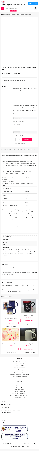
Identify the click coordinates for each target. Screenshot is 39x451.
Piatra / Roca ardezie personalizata (19, 374)
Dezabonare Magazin (19, 387)
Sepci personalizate (19, 372)
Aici (26, 224)
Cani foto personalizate (13, 285)
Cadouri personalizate (20, 210)
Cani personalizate (19, 367)
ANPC (2, 422)
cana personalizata (19, 290)
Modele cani (5, 87)
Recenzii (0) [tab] (31, 149)
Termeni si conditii (19, 397)
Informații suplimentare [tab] (18, 149)
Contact (19, 384)
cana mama (10, 290)
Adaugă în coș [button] (10, 323)
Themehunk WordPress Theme (19, 446)
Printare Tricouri (19, 363)
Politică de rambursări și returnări (19, 395)
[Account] (35, 8)
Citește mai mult (28, 320)
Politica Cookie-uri (19, 391)
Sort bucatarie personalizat (19, 376)
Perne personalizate (19, 371)
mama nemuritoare (15, 291)
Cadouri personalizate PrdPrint (14, 4)
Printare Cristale (19, 365)
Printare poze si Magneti (19, 361)
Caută (13, 10)
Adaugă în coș (27, 139)
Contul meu (19, 386)
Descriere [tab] (4, 149)
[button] (31, 3)
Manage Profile (19, 389)
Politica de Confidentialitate (19, 393)
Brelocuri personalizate (19, 369)
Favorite (3, 420)
